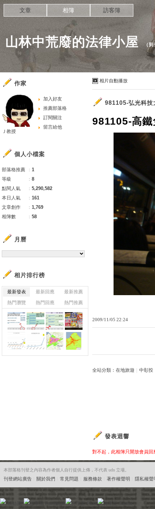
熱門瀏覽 (16, 302)
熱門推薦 (73, 302)
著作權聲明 (118, 479)
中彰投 (146, 370)
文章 (25, 10)
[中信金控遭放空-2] (16, 341)
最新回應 (45, 291)
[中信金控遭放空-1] (35, 341)
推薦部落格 (55, 108)
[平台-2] (54, 321)
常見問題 (69, 479)
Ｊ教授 (9, 131)
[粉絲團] (3, 501)
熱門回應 (45, 302)
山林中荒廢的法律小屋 (72, 41)
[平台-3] (35, 321)
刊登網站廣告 (18, 479)
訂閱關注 (52, 117)
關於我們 (45, 479)
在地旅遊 (125, 370)
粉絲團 (15, 503)
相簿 (68, 10)
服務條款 (92, 479)
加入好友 (52, 99)
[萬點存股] (74, 321)
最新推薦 (73, 291)
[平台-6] (16, 321)
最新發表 (16, 291)
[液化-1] (74, 341)
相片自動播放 (113, 80)
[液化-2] (54, 341)
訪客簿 (111, 10)
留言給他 (52, 127)
